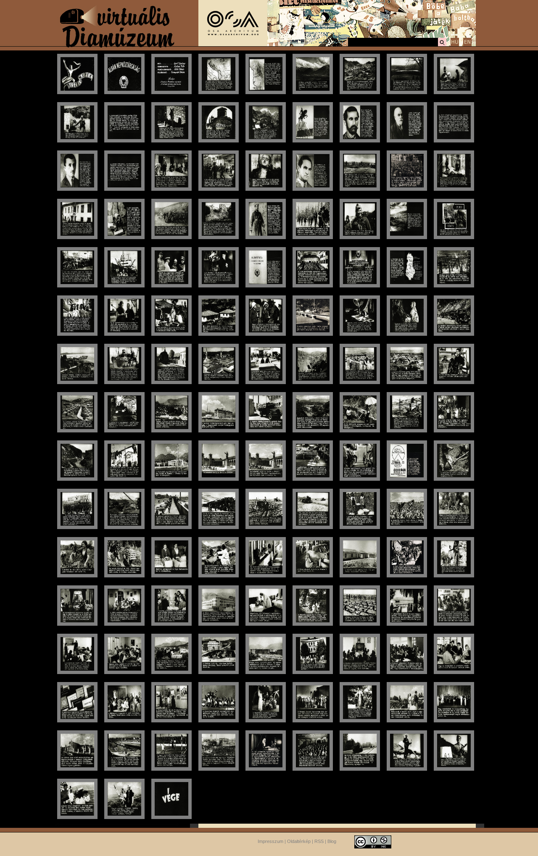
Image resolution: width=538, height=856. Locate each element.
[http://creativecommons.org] (373, 841)
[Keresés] (442, 45)
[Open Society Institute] (232, 44)
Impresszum (270, 841)
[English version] (467, 45)
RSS (319, 841)
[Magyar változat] (455, 45)
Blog (331, 841)
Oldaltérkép (299, 841)
